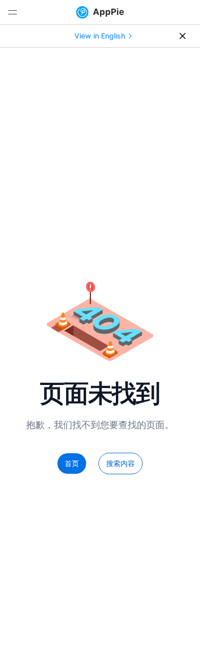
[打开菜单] (12, 12)
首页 (72, 463)
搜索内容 (120, 463)
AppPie (108, 12)
